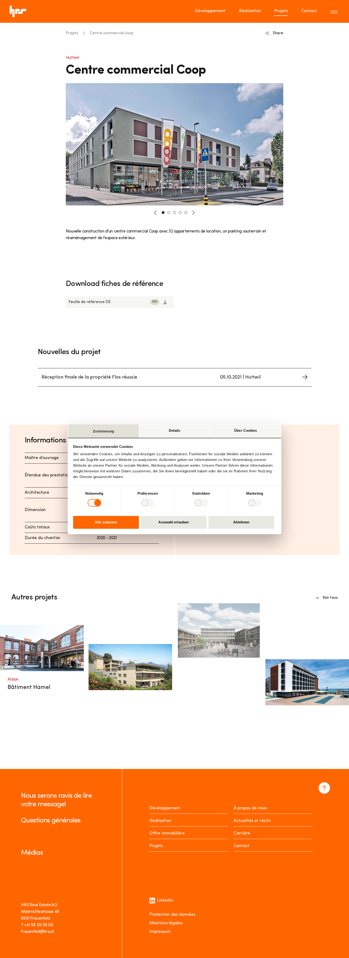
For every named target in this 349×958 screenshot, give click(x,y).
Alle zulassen (106, 522)
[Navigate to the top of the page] (324, 788)
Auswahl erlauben (173, 522)
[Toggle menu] (335, 11)
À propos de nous (250, 808)
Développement (210, 11)
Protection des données (172, 915)
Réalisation (250, 11)
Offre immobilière (167, 833)
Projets (281, 11)
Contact (309, 11)
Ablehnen (241, 522)
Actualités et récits (252, 821)
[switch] (148, 503)
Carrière (242, 833)
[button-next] (193, 212)
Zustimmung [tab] (103, 431)
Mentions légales (166, 923)
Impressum (160, 932)
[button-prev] (155, 212)
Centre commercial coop (111, 33)
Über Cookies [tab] (245, 430)
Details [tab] (174, 430)
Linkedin (165, 900)
